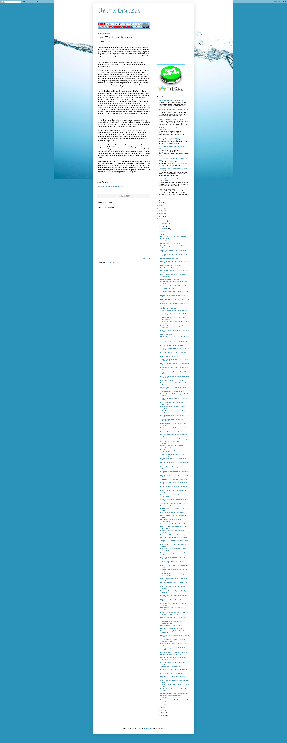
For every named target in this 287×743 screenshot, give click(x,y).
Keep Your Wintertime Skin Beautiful (171, 265)
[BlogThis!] (122, 196)
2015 (160, 213)
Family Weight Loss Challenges (170, 279)
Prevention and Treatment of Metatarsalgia (173, 535)
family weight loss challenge (110, 186)
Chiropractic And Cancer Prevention (171, 626)
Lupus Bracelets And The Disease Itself (172, 513)
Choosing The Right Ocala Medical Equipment (174, 693)
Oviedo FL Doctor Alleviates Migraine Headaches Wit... (171, 446)
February (163, 715)
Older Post (146, 259)
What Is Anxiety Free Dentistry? (169, 356)
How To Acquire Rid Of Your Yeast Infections (173, 652)
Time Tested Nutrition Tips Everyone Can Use (174, 503)
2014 (160, 216)
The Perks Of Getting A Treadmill (170, 614)
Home (124, 259)
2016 (160, 211)
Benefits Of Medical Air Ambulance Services (172, 119)
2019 (160, 203)
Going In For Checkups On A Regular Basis (173, 657)
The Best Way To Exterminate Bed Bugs (172, 391)
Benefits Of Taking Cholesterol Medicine (172, 432)
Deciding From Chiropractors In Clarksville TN (174, 236)
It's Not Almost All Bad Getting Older (171, 673)
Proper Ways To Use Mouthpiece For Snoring (174, 612)
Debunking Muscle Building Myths (170, 654)
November (164, 223)
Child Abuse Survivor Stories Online (171, 628)
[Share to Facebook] (127, 196)
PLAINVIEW (147, 728)
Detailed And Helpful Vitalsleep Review (172, 506)
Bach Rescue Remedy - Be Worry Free (172, 345)
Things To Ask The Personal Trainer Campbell (174, 310)
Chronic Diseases (119, 11)
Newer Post (101, 259)
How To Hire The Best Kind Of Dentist (170, 138)
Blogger (161, 728)
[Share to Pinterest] (129, 196)
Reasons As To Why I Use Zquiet (170, 243)
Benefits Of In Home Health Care (168, 189)
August (163, 231)
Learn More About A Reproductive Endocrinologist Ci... (170, 450)
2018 (160, 205)
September (164, 229)
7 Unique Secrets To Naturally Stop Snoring (173, 439)
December (164, 221)
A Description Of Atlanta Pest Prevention (172, 380)
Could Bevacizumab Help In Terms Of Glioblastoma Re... (171, 520)
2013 (160, 219)
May (162, 707)
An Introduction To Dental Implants (170, 667)
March (163, 713)
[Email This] (120, 196)
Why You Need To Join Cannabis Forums (171, 100)
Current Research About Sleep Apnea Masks (173, 524)
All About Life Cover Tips (167, 660)
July (162, 234)
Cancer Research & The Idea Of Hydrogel (173, 286)
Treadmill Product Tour (167, 288)
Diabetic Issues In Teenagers (169, 258)
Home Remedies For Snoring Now (170, 268)
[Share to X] (125, 196)
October (163, 226)
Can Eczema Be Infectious (168, 308)
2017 (160, 208)
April (162, 710)
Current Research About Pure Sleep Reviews (174, 537)
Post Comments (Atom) (113, 262)
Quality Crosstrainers (166, 334)
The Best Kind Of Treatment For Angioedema (173, 479)
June (162, 705)
